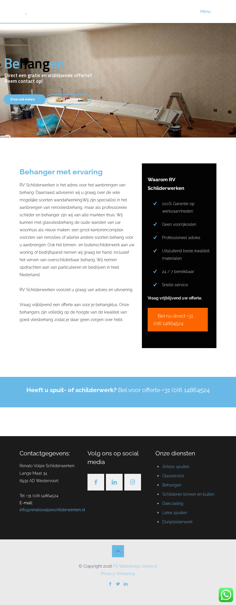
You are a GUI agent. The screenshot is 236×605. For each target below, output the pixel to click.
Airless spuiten (175, 466)
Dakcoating (172, 503)
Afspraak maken (22, 99)
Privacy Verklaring (118, 573)
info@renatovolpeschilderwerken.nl (52, 509)
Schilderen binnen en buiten (188, 494)
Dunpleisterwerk (177, 522)
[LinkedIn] (126, 584)
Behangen (171, 485)
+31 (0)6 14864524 (186, 390)
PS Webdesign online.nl (134, 566)
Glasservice (173, 476)
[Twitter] (118, 584)
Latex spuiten (174, 512)
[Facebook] (110, 584)
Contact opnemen (67, 99)
